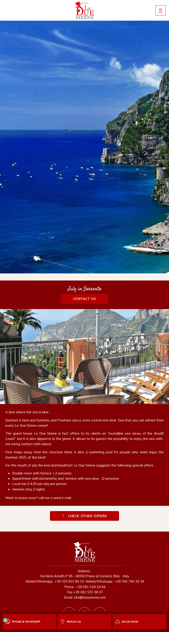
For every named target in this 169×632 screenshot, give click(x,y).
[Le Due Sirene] (84, 10)
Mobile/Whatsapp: (54, 581)
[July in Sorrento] (84, 356)
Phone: (84, 587)
